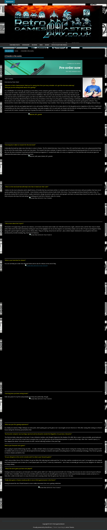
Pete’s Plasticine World (59, 45)
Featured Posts (15, 45)
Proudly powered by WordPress (42, 527)
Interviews (25, 45)
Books (47, 45)
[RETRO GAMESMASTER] (6, 44)
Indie (41, 45)
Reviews (34, 45)
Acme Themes (70, 527)
